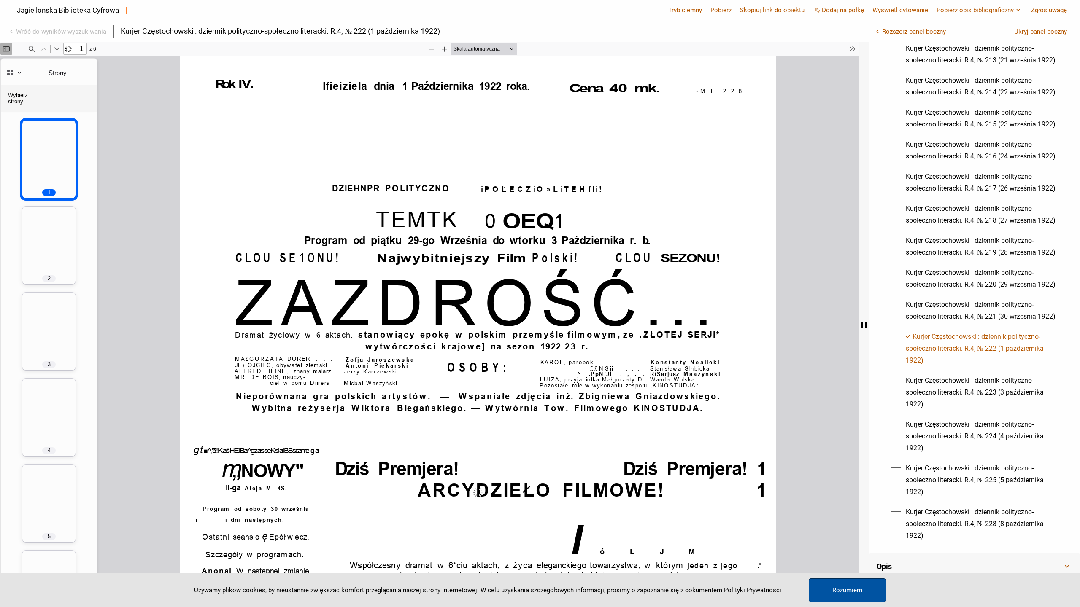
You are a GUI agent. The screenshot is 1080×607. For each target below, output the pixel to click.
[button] (974, 566)
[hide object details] (864, 324)
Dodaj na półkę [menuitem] (843, 10)
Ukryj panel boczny (1040, 31)
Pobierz (721, 10)
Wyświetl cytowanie (900, 10)
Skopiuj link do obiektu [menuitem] (772, 10)
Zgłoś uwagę (1049, 10)
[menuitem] (982, 54)
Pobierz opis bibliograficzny (975, 10)
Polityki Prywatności (752, 590)
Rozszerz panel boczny (914, 31)
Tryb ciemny (685, 10)
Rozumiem (847, 590)
